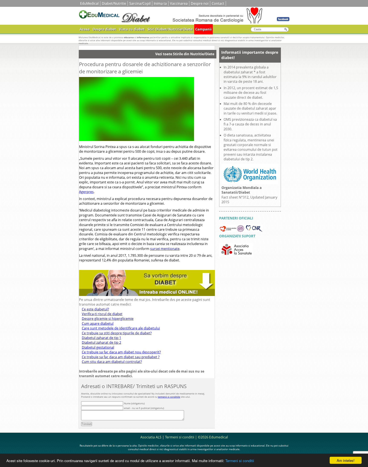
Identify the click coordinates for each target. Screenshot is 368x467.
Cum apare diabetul (98, 323)
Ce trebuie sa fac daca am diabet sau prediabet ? (121, 357)
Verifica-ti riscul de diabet (102, 314)
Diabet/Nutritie (114, 3)
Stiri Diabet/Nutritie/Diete (170, 29)
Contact (218, 3)
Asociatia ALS (150, 437)
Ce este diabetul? (95, 309)
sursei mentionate (165, 248)
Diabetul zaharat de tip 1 (101, 337)
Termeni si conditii (239, 460)
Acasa (85, 29)
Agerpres (86, 191)
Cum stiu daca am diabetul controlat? (112, 361)
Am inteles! (346, 460)
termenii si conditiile (169, 396)
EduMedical (89, 3)
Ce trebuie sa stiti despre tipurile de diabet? (117, 333)
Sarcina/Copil (140, 3)
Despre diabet (104, 29)
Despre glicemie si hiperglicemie (108, 318)
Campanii (203, 29)
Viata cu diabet (132, 29)
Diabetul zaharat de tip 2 (101, 342)
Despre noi (199, 3)
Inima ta (160, 3)
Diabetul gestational (98, 347)
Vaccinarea (179, 3)
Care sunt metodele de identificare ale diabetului (121, 328)
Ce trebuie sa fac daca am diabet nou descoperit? (121, 352)
